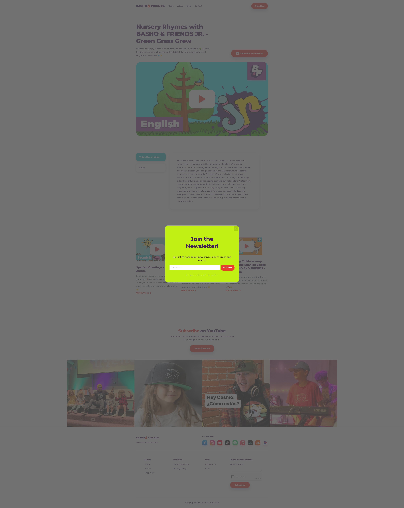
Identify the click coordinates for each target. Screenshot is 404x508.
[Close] (236, 228)
